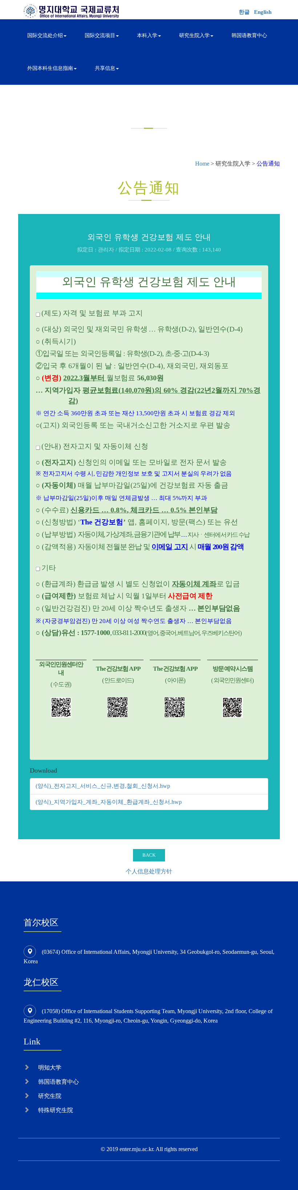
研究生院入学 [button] (194, 35)
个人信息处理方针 (149, 871)
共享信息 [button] (105, 68)
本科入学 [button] (147, 35)
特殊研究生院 (55, 1110)
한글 (244, 12)
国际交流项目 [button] (100, 35)
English (262, 12)
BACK (149, 855)
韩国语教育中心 (249, 35)
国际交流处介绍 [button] (45, 35)
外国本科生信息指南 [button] (50, 68)
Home (202, 163)
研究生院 (49, 1096)
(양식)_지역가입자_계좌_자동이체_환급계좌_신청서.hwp (109, 802)
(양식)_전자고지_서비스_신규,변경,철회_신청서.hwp (103, 786)
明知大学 (49, 1067)
